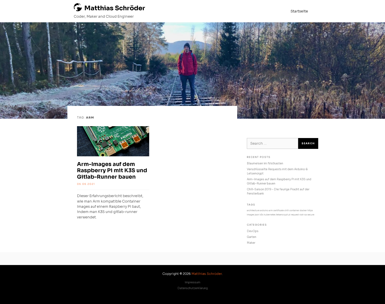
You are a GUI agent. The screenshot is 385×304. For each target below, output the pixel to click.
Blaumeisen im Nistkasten (265, 163)
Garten (251, 237)
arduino (264, 210)
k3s (261, 214)
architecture (253, 210)
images (250, 214)
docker (303, 210)
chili (286, 210)
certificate (278, 210)
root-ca (303, 214)
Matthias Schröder (114, 8)
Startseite (299, 11)
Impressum (192, 282)
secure (310, 214)
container (294, 210)
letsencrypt (282, 214)
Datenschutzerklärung (192, 288)
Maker (251, 243)
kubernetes (270, 214)
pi (289, 214)
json (257, 214)
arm (271, 210)
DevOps (252, 231)
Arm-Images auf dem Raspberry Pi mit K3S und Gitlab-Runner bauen (112, 170)
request (295, 214)
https (310, 210)
